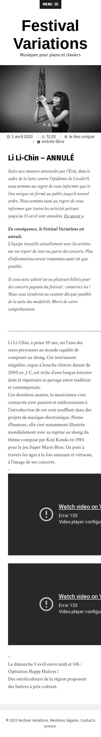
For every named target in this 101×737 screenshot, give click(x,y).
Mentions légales (64, 720)
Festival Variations (33, 720)
